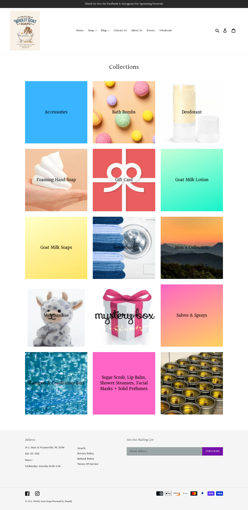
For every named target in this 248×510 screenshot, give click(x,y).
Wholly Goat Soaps (42, 501)
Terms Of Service (87, 464)
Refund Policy (85, 459)
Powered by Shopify (62, 501)
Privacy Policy (85, 453)
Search (81, 448)
